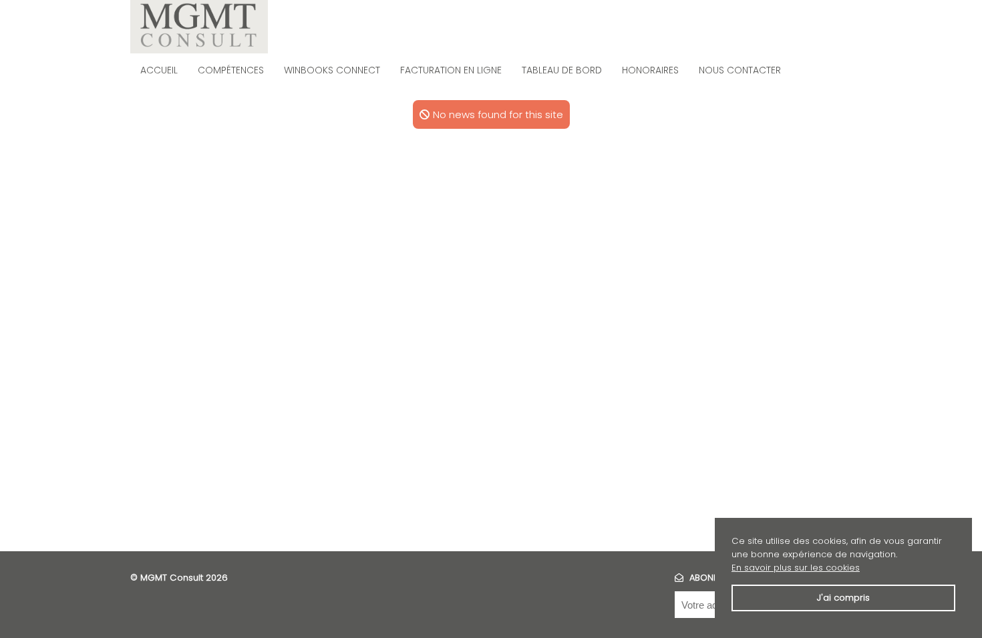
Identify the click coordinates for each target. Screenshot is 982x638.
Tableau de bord (562, 70)
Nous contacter (740, 70)
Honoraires (650, 70)
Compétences (231, 70)
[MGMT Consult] (199, 26)
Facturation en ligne (451, 70)
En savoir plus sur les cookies (795, 567)
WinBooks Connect (332, 70)
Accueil (159, 70)
